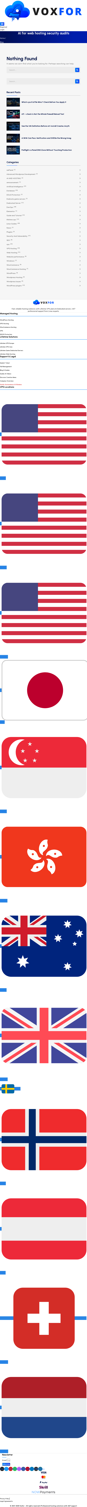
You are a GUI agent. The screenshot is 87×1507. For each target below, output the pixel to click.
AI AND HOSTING (15, 178)
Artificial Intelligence (16, 186)
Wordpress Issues (15, 281)
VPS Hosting (13, 248)
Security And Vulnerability (18, 236)
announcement (14, 182)
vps (10, 244)
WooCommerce (14, 265)
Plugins (11, 232)
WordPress (12, 273)
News (10, 228)
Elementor (12, 211)
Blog (2, 42)
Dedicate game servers (17, 199)
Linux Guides (13, 223)
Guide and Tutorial (16, 215)
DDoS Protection (14, 195)
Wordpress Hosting (16, 277)
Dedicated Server (15, 203)
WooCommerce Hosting (17, 269)
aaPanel (11, 170)
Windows (12, 261)
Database (12, 190)
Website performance (16, 256)
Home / (3, 38)
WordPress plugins (16, 285)
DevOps (11, 207)
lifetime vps (13, 219)
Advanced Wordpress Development (22, 174)
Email (4, 1460)
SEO (9, 240)
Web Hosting (13, 252)
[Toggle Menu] (2, 24)
